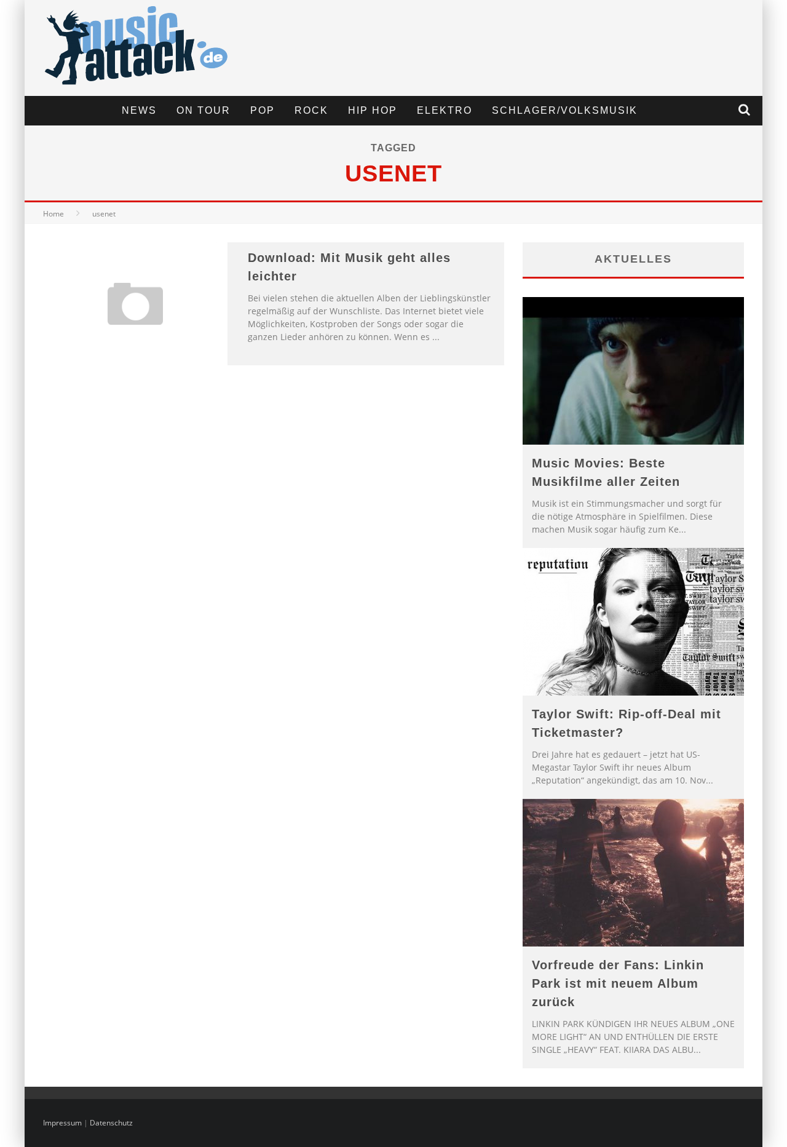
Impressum (62, 1122)
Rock (311, 110)
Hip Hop (372, 110)
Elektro (444, 110)
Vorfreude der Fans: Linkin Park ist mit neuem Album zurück (618, 983)
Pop (262, 110)
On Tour (203, 110)
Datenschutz (111, 1122)
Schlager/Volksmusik (565, 110)
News (139, 110)
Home (53, 213)
